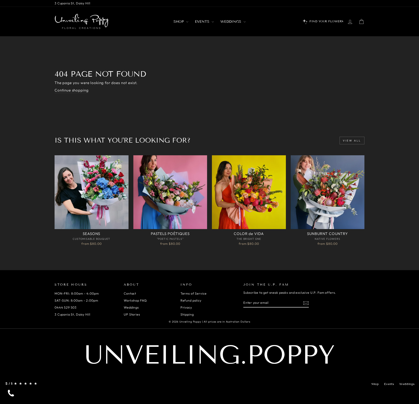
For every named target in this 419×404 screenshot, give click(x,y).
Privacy (186, 307)
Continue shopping (71, 90)
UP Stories (132, 314)
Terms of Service (193, 293)
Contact (130, 293)
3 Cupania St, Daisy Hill (72, 3)
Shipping (187, 314)
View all (352, 140)
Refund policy (190, 300)
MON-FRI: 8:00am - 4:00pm (77, 293)
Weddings (231, 21)
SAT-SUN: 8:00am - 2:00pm (76, 300)
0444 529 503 (66, 307)
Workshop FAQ (135, 300)
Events (203, 21)
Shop (179, 21)
